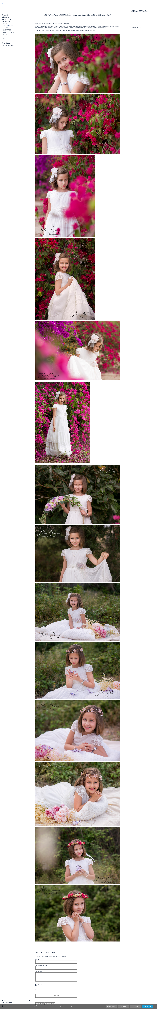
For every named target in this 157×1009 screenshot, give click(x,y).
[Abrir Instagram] (5, 1000)
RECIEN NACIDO (8, 32)
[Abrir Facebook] (3, 1000)
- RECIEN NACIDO (136, 41)
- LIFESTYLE (134, 37)
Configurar (123, 1006)
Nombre (37, 959)
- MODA (133, 43)
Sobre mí (5, 15)
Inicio (4, 13)
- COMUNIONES (135, 35)
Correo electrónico (41, 965)
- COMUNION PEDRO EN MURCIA (140, 16)
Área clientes (6, 43)
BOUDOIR (6, 38)
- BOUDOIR (134, 47)
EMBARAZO (7, 30)
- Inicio (133, 31)
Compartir (77, 943)
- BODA (133, 33)
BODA (5, 23)
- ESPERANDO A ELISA (137, 20)
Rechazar (136, 1006)
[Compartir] (86, 19)
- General (133, 45)
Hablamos (5, 41)
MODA (5, 34)
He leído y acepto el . (46, 985)
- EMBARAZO (135, 39)
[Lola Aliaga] (6, 3)
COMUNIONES (8, 26)
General (5, 36)
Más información (111, 1006)
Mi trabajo (5, 17)
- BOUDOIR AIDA (135, 14)
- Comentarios (81, 19)
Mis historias (6, 21)
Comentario (39, 971)
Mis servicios (6, 19)
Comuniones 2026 (8, 45)
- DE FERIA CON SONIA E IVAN (140, 18)
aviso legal (53, 985)
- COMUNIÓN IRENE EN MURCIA (140, 22)
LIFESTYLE (6, 28)
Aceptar (148, 1006)
